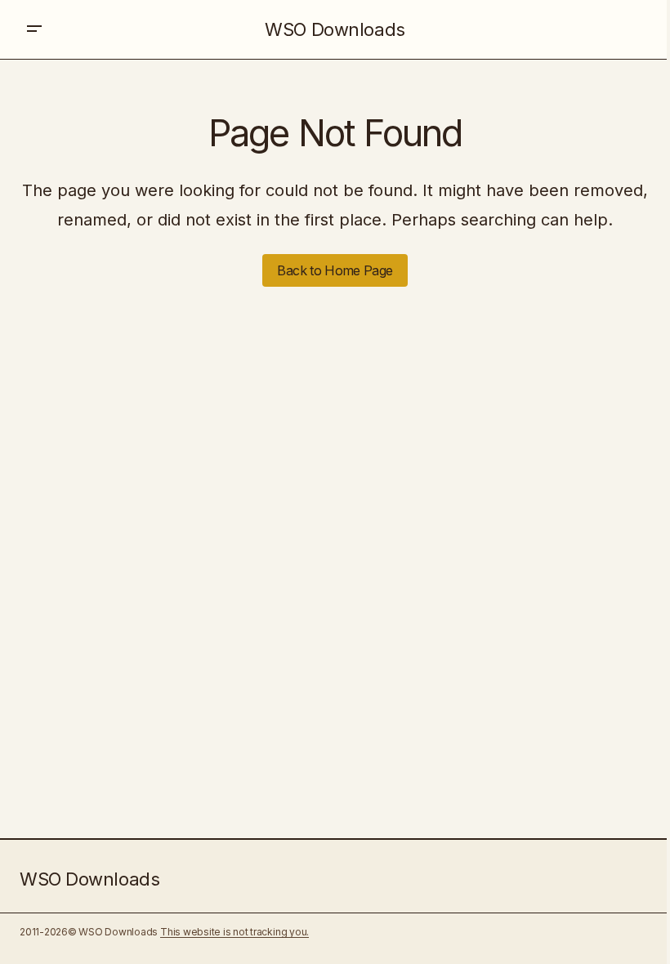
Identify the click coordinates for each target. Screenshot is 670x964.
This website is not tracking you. (234, 932)
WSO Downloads (334, 29)
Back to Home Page (334, 270)
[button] (34, 29)
